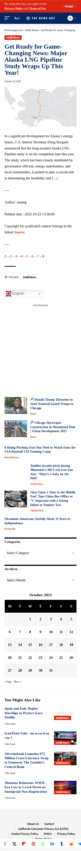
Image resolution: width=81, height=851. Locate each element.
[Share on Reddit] (71, 844)
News (33, 413)
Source (19, 232)
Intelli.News (13, 37)
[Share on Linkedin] (52, 844)
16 (40, 645)
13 (9, 645)
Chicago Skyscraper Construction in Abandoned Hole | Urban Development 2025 (52, 427)
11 (61, 632)
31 (51, 670)
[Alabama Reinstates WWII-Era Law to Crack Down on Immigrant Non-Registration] (65, 787)
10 (51, 632)
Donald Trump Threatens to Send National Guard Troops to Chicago (51, 404)
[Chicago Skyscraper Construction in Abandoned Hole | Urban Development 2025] (15, 428)
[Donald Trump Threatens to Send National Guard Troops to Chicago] (15, 405)
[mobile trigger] (8, 18)
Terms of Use (37, 8)
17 (51, 645)
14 (20, 645)
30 (40, 670)
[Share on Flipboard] (24, 844)
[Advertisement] (40, 349)
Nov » (17, 681)
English (17, 294)
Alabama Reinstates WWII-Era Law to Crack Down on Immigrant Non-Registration (25, 787)
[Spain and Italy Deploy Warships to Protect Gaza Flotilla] (65, 713)
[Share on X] (14, 844)
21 (20, 657)
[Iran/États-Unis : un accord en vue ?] (65, 738)
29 (30, 670)
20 (9, 657)
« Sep (7, 681)
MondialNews (11, 457)
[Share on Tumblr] (61, 844)
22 (30, 657)
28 (20, 670)
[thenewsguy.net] (40, 18)
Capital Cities (37, 510)
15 (30, 645)
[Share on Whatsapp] (42, 844)
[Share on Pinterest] (33, 844)
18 (61, 645)
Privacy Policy (13, 8)
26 (71, 657)
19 (71, 645)
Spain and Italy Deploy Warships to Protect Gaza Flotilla (23, 713)
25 (61, 657)
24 (51, 657)
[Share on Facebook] (5, 844)
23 (40, 657)
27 (9, 670)
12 (71, 632)
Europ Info (10, 528)
